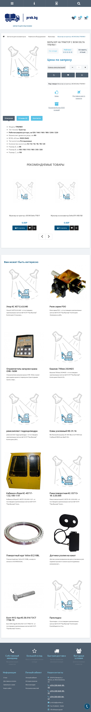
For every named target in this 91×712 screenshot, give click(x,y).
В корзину (21, 228)
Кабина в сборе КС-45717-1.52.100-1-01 (19, 494)
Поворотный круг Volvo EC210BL (22, 555)
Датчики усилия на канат (63, 555)
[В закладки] (68, 75)
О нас (5, 677)
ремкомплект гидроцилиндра (21, 431)
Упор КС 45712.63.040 (17, 306)
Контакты (37, 118)
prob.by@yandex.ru (56, 702)
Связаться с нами (9, 684)
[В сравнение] (82, 75)
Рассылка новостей (32, 688)
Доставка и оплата (9, 681)
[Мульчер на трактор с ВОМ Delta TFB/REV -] (23, 61)
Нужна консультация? (56, 67)
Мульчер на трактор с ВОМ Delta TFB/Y (24, 216)
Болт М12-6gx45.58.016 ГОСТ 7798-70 (21, 618)
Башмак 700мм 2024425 (62, 369)
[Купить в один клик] (54, 75)
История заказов (31, 681)
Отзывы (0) (22, 118)
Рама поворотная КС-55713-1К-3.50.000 (64, 494)
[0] (73, 19)
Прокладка (55, 617)
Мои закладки (30, 684)
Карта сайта (7, 688)
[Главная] (4, 36)
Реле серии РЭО (58, 306)
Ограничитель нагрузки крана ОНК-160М (21, 370)
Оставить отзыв (82, 51)
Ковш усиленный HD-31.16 (63, 431)
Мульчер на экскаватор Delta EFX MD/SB (66, 216)
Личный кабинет (31, 677)
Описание (9, 118)
